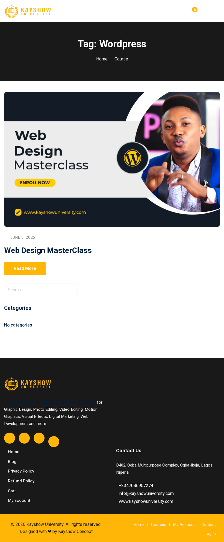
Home (102, 59)
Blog (12, 462)
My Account (184, 524)
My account (19, 500)
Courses (158, 524)
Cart (12, 491)
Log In (210, 534)
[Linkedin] (53, 441)
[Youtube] (24, 438)
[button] (218, 11)
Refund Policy (21, 481)
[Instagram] (39, 438)
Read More (25, 268)
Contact (208, 524)
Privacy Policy (21, 471)
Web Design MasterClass (48, 250)
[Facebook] (9, 438)
